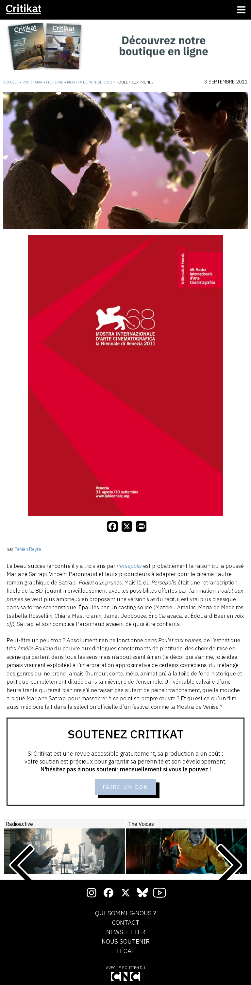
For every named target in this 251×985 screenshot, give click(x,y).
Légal (125, 951)
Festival (54, 82)
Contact (125, 922)
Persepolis (129, 565)
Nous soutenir (126, 941)
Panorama (32, 82)
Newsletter (125, 932)
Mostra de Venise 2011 (89, 82)
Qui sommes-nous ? (125, 913)
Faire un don (126, 787)
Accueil (11, 82)
